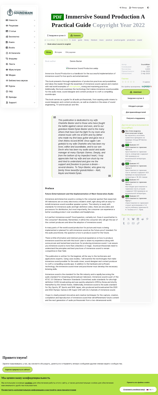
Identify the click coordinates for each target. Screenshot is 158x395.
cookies (28, 383)
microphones (74, 86)
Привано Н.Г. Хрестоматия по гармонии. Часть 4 (136, 147)
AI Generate (14, 53)
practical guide (119, 40)
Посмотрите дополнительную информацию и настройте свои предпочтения (38, 390)
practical (109, 40)
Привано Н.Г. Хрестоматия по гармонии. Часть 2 (136, 182)
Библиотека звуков (18, 80)
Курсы (12, 86)
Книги (11, 42)
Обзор (48, 52)
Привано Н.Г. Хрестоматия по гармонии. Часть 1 (136, 198)
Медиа (12, 75)
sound (139, 40)
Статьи (12, 31)
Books (12, 47)
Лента (12, 64)
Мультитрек (15, 69)
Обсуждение (70, 52)
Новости (13, 20)
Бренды (13, 97)
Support (13, 102)
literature (94, 40)
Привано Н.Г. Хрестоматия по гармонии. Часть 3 (136, 165)
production (131, 40)
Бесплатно (14, 36)
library (86, 40)
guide (80, 40)
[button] (34, 20)
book (74, 40)
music (101, 40)
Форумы (13, 58)
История (58, 52)
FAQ (11, 91)
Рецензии (13, 25)
